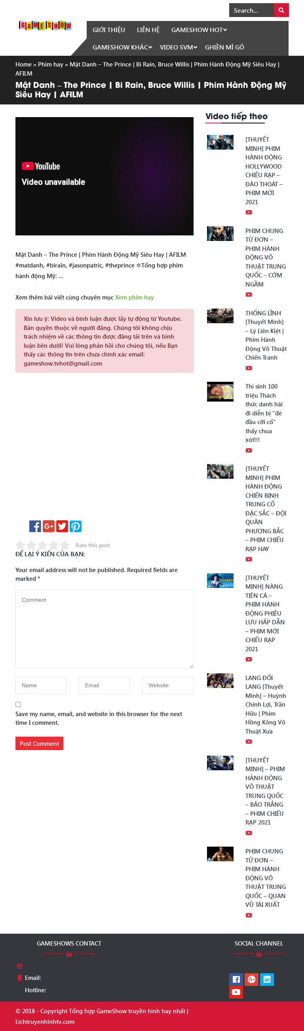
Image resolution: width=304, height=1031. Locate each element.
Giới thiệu (109, 29)
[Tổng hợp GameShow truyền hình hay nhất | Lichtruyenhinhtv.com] (45, 24)
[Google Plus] (251, 980)
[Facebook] (236, 980)
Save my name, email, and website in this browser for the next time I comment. (98, 718)
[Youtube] (236, 993)
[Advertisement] (104, 449)
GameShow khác (120, 47)
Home (23, 64)
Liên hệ (148, 29)
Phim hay (50, 64)
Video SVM (176, 47)
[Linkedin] (267, 980)
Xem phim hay (134, 297)
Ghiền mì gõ (224, 47)
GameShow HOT (197, 29)
